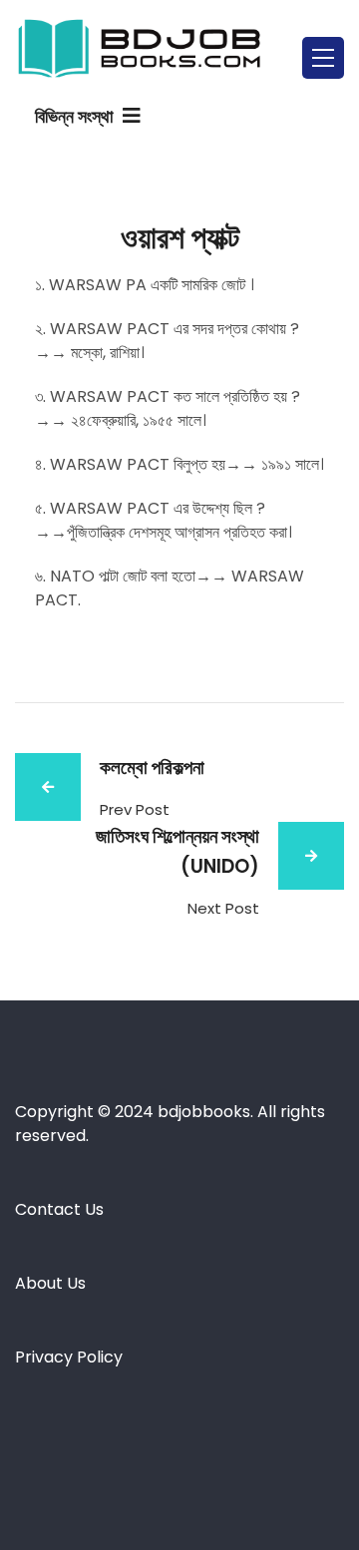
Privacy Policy (71, 1357)
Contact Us (59, 1209)
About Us (50, 1283)
